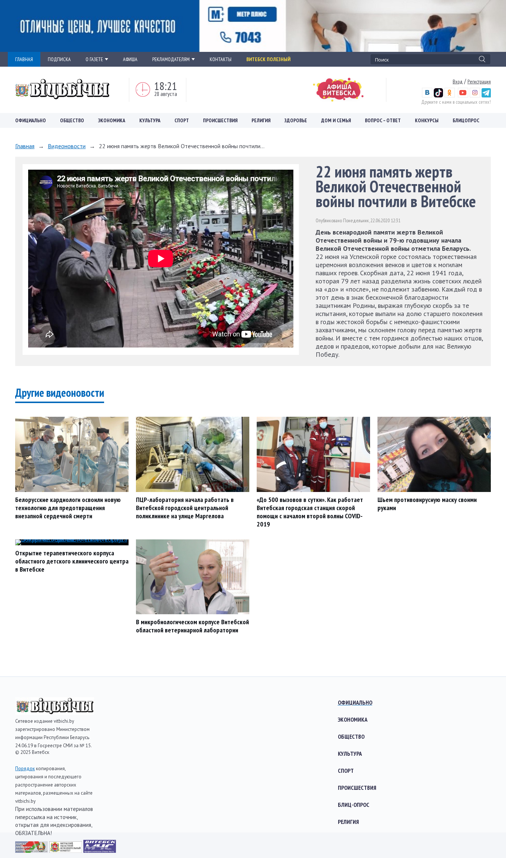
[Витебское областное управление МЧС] (99, 850)
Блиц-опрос (353, 804)
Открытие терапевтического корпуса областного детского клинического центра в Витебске (72, 561)
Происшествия (220, 120)
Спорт (181, 120)
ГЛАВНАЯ (24, 59)
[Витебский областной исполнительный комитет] (66, 850)
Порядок (25, 768)
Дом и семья (336, 120)
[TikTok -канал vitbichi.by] (438, 95)
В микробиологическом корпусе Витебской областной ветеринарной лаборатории (192, 626)
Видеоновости (67, 146)
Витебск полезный (268, 59)
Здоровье (295, 120)
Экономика (111, 120)
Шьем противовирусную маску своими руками (427, 503)
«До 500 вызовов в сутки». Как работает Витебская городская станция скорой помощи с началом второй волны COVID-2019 (310, 511)
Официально (30, 120)
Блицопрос (466, 120)
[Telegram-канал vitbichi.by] (486, 95)
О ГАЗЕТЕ (94, 59)
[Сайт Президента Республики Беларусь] (32, 850)
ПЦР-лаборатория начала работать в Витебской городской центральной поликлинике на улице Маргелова (185, 507)
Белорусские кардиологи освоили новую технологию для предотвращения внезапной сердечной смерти (68, 507)
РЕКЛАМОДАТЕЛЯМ (171, 59)
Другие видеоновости (59, 392)
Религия (261, 120)
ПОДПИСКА (59, 59)
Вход (458, 81)
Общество (72, 120)
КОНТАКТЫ (221, 59)
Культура (149, 120)
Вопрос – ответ (383, 120)
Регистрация (479, 81)
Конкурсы (427, 120)
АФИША (130, 59)
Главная (24, 146)
